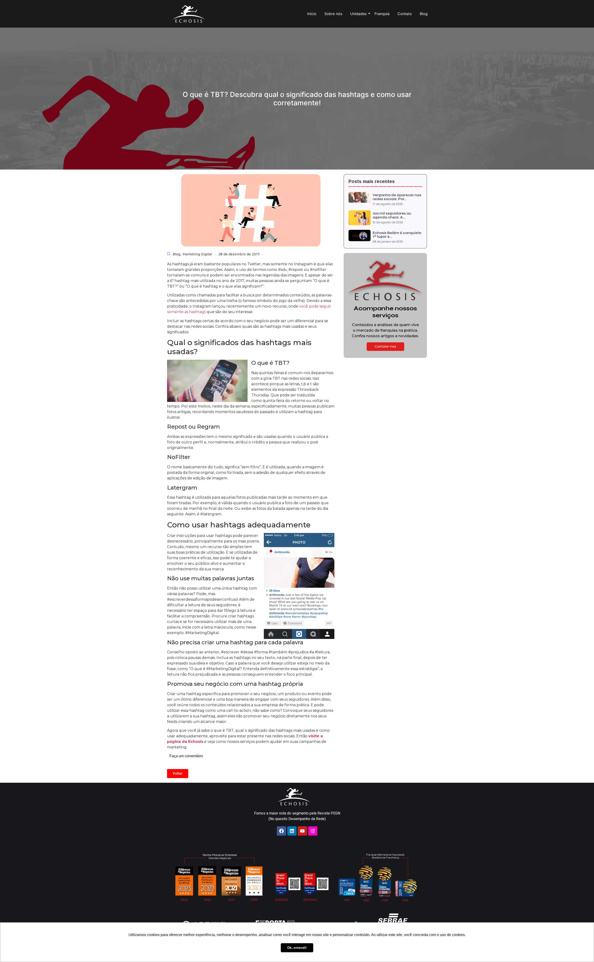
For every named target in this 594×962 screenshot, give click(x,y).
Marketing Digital (197, 254)
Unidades (358, 13)
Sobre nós (333, 13)
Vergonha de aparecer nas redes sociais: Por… (397, 197)
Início (311, 13)
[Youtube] (302, 831)
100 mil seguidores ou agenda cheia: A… (392, 215)
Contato (404, 13)
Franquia (382, 13)
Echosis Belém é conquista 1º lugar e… (397, 235)
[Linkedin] (292, 831)
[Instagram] (312, 831)
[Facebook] (281, 831)
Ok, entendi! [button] (297, 947)
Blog (424, 13)
